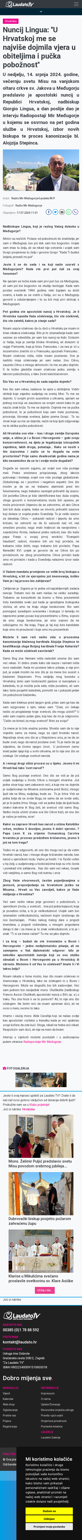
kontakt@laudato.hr (20, 1342)
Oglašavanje (10, 1409)
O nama (46, 1398)
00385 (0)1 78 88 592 (21, 1330)
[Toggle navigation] (76, 4)
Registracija (10, 1426)
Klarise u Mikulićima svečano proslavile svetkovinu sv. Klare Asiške (41, 1278)
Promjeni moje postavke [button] (49, 1526)
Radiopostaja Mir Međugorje (42, 1042)
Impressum (48, 1393)
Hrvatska (11, 21)
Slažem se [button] (49, 1511)
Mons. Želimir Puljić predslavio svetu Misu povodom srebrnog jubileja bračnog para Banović (40, 1166)
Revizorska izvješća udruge (57, 1409)
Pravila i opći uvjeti (52, 1415)
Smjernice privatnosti (54, 1421)
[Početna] (21, 4)
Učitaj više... (44, 1290)
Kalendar (8, 1398)
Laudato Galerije (50, 1437)
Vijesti (6, 1393)
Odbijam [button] (49, 1518)
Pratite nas (9, 1415)
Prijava (7, 1421)
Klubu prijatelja (39, 1105)
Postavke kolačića (52, 1426)
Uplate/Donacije (50, 1404)
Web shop (9, 1404)
